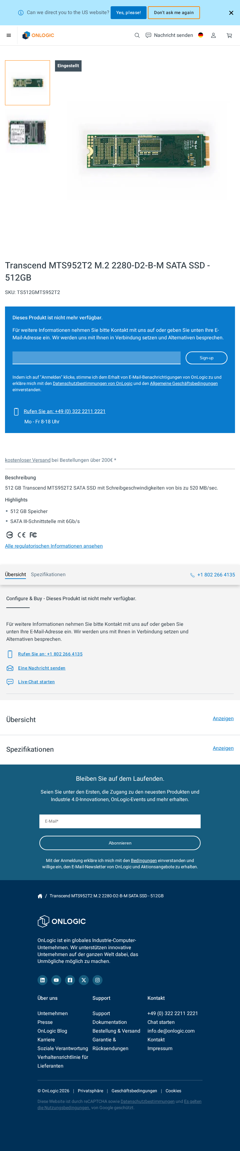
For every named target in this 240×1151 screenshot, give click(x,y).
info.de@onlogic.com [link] (171, 1031)
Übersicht (15, 574)
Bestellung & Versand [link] (116, 1031)
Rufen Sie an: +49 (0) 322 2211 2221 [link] (65, 411)
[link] (38, 35)
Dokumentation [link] (109, 1022)
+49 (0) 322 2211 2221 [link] (173, 1013)
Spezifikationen (48, 574)
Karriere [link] (46, 1040)
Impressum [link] (160, 1048)
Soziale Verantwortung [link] (63, 1048)
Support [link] (101, 1013)
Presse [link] (45, 1022)
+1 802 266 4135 (216, 575)
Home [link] (40, 896)
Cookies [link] (173, 1091)
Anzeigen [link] (223, 718)
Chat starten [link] (161, 1022)
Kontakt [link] (156, 1040)
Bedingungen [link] (144, 860)
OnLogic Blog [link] (52, 1031)
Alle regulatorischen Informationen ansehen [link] (54, 546)
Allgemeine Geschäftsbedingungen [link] (184, 383)
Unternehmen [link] (53, 1013)
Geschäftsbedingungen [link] (134, 1091)
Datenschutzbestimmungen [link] (148, 1101)
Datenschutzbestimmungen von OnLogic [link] (92, 383)
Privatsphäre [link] (90, 1091)
